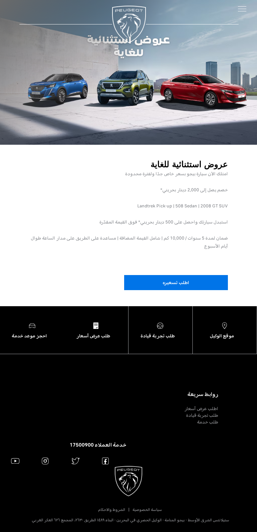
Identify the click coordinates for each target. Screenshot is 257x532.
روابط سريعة (202, 394)
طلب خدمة (207, 422)
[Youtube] (15, 461)
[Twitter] (75, 461)
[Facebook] (105, 461)
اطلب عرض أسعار (201, 408)
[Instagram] (45, 461)
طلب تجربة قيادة (202, 415)
